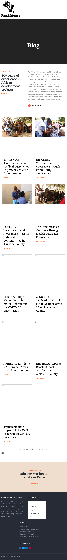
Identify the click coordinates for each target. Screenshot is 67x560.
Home (32, 503)
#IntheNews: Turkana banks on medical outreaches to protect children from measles (16, 166)
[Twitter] (23, 548)
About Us (33, 506)
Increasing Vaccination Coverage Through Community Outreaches (48, 166)
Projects (33, 510)
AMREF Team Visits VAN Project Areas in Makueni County (16, 367)
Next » (44, 449)
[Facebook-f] (20, 548)
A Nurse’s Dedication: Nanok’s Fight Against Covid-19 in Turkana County (49, 303)
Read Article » (7, 178)
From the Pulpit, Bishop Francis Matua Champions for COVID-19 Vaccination (15, 303)
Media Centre (34, 513)
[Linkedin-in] (26, 548)
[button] (33, 8)
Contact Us (34, 517)
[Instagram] (30, 548)
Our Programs (36, 105)
